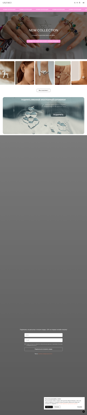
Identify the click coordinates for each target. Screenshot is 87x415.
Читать (36, 353)
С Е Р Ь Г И (63, 74)
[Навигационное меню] (83, 2)
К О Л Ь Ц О (45, 73)
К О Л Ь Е (5, 73)
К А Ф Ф (25, 73)
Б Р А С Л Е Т (81, 73)
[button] (74, 2)
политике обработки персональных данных (67, 403)
